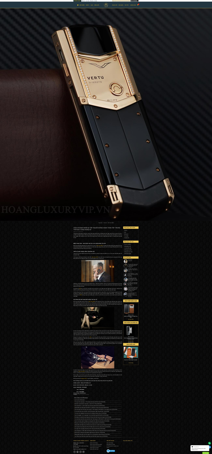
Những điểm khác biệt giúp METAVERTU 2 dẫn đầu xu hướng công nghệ (92, 407)
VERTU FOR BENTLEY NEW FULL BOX (131, 317)
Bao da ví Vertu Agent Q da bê (130, 359)
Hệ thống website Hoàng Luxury (113, 445)
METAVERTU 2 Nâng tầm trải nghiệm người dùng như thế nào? (90, 432)
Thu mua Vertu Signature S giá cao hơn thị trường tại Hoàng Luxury (91, 413)
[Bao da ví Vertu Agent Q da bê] (131, 352)
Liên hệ (108, 447)
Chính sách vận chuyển (94, 447)
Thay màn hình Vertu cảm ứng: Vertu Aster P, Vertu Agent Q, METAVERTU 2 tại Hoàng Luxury (133, 289)
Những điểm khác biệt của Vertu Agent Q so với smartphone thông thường (92, 434)
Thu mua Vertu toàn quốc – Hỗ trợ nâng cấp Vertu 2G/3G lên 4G (90, 401)
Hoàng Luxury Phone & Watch (83, 394)
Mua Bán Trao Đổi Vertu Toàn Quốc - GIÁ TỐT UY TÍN (88, 403)
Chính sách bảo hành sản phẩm (96, 444)
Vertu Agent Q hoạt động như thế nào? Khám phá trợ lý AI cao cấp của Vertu (93, 426)
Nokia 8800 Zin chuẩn (111, 444)
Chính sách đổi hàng (94, 442)
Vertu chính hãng (110, 442)
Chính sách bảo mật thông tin (95, 445)
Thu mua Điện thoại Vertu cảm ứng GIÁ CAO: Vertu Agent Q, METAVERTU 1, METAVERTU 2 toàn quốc (98, 419)
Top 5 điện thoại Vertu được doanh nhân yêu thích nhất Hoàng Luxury (91, 436)
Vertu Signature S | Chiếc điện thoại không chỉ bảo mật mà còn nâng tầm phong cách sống (95, 430)
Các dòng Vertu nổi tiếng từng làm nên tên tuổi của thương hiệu (90, 428)
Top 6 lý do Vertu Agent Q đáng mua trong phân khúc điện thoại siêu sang (92, 420)
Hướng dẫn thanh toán (94, 449)
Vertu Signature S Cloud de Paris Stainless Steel (131, 338)
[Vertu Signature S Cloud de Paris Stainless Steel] (131, 330)
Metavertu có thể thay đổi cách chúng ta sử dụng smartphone (89, 422)
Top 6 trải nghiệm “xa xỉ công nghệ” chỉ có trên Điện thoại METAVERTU (91, 415)
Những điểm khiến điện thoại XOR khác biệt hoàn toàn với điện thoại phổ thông (93, 424)
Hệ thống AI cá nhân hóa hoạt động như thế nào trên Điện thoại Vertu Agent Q (93, 417)
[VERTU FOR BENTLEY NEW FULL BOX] (131, 308)
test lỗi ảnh (80, 399)
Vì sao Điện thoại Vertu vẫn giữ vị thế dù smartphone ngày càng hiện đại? (132, 294)
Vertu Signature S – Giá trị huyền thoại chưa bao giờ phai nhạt (90, 405)
